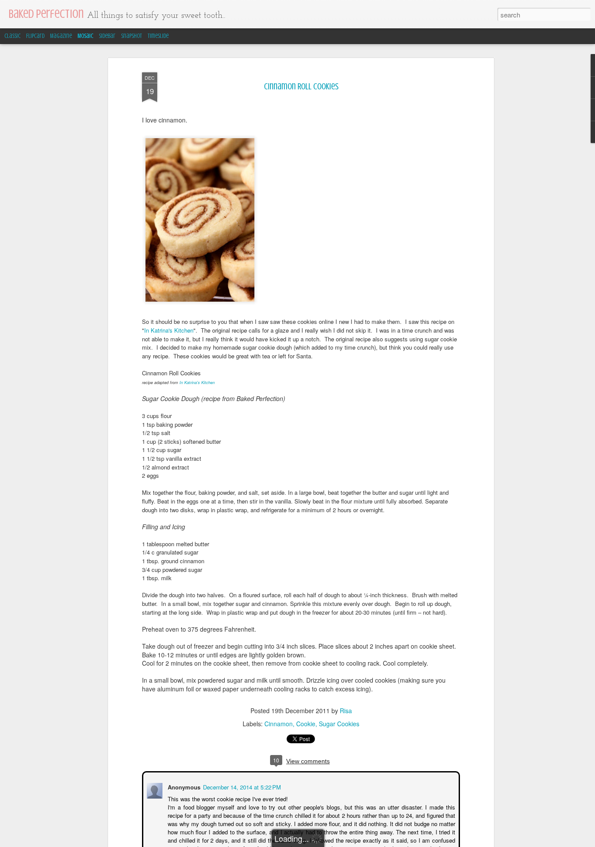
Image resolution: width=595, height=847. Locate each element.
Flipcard (35, 36)
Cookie (305, 723)
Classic (12, 36)
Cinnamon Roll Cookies (301, 87)
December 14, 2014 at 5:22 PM (241, 786)
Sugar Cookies (339, 723)
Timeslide (158, 36)
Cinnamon (278, 723)
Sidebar (107, 36)
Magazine (61, 36)
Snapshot (131, 36)
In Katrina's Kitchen (168, 330)
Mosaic (85, 36)
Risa (346, 710)
